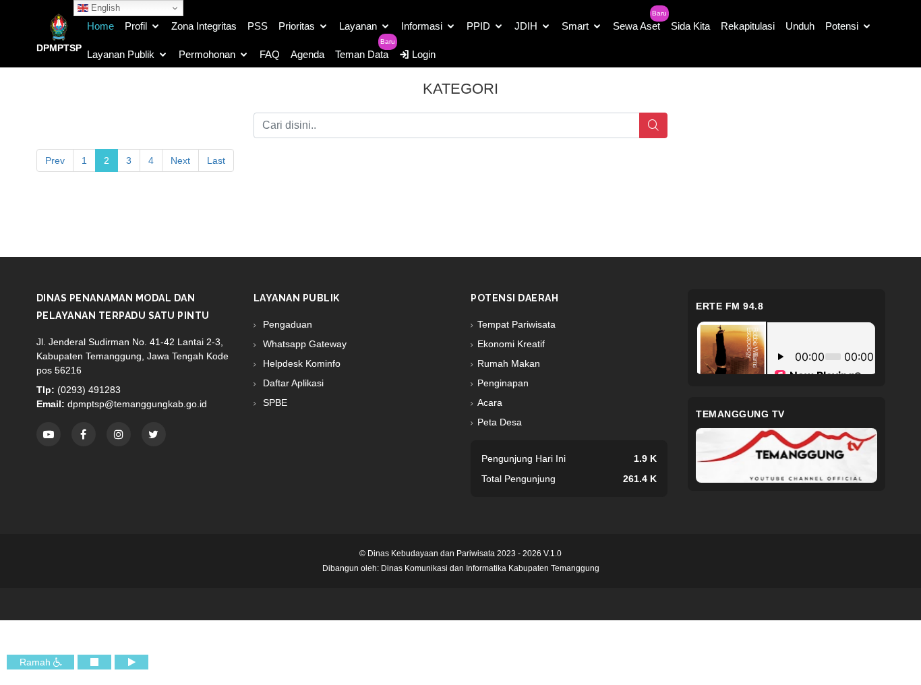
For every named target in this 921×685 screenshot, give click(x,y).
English (104, 8)
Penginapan (503, 383)
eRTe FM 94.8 (729, 306)
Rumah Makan (508, 363)
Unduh (799, 26)
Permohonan (207, 54)
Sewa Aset (636, 26)
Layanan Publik (120, 54)
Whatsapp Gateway (303, 343)
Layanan (358, 26)
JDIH (525, 26)
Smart (575, 26)
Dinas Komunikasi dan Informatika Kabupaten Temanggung (490, 568)
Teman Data (361, 54)
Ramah (36, 662)
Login (422, 54)
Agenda (307, 54)
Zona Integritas (204, 26)
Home (100, 26)
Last (216, 160)
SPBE (273, 402)
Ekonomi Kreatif (511, 343)
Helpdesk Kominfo (300, 363)
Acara (489, 402)
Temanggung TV (740, 414)
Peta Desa (499, 422)
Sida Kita (690, 26)
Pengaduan (286, 324)
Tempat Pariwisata (516, 324)
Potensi (841, 26)
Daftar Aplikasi (292, 383)
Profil (136, 26)
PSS (257, 26)
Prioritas (296, 26)
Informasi (421, 26)
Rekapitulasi (748, 26)
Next (180, 160)
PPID (478, 26)
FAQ (270, 54)
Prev (55, 160)
